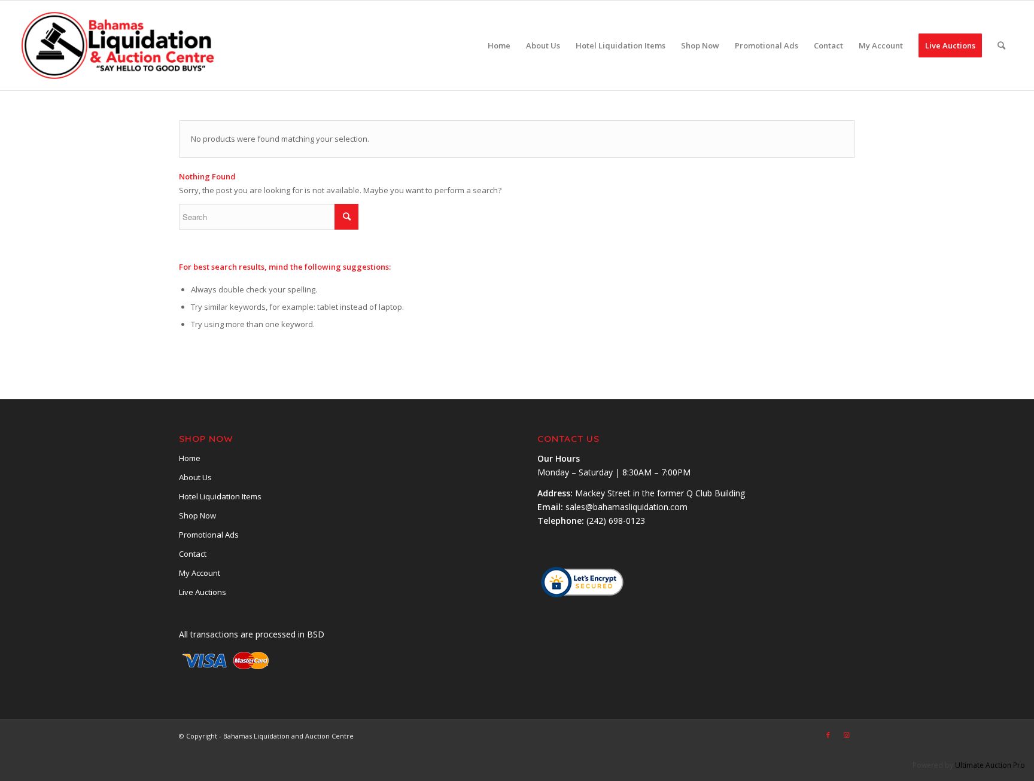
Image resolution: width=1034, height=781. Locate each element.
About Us (195, 477)
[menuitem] (499, 45)
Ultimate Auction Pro (990, 765)
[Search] (1001, 45)
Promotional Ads (209, 534)
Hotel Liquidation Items (220, 496)
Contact (192, 553)
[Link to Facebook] (828, 735)
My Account (199, 573)
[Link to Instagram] (846, 735)
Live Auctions (202, 592)
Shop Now (197, 515)
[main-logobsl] (119, 45)
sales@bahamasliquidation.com (626, 506)
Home (189, 458)
